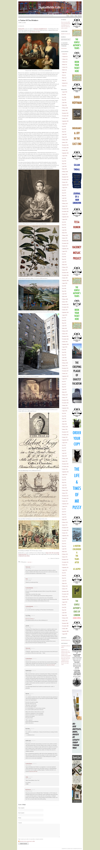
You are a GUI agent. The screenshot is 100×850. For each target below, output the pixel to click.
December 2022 (65, 208)
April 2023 (64, 198)
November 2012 (65, 530)
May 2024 (64, 163)
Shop (76, 15)
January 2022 (64, 238)
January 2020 (64, 301)
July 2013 (64, 509)
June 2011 (64, 575)
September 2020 (65, 280)
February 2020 (65, 299)
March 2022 (64, 232)
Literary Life (64, 67)
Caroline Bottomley (29, 587)
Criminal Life (65, 56)
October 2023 (64, 182)
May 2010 (64, 610)
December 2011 (65, 559)
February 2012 (65, 554)
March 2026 (64, 105)
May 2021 (64, 259)
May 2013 (64, 514)
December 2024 (65, 145)
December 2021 (65, 240)
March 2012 (64, 551)
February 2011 (65, 586)
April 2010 (64, 612)
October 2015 (64, 437)
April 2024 (64, 166)
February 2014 (65, 490)
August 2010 (64, 602)
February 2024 (65, 171)
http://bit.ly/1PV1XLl (33, 771)
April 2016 (64, 421)
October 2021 (64, 246)
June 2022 (64, 224)
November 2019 (65, 307)
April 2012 (64, 548)
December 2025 (65, 113)
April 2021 (64, 262)
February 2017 (65, 394)
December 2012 (65, 527)
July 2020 (64, 285)
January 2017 (64, 397)
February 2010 (65, 618)
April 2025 (64, 134)
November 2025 (65, 115)
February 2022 (65, 235)
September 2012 (65, 535)
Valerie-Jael (28, 567)
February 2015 (65, 458)
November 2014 (65, 466)
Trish (27, 578)
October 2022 (64, 214)
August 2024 (64, 155)
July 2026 (64, 94)
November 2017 (65, 370)
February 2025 (65, 139)
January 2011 (64, 588)
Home (68, 15)
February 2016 (65, 426)
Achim (27, 777)
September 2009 (65, 631)
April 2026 (64, 102)
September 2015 (65, 440)
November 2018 (65, 339)
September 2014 (65, 471)
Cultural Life (57, 558)
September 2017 (65, 376)
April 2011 (64, 580)
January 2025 (64, 142)
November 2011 (65, 562)
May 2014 (64, 482)
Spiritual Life (64, 83)
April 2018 (64, 357)
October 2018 (64, 341)
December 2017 (65, 368)
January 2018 (64, 365)
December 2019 (65, 304)
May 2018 (64, 355)
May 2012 (64, 546)
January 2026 (64, 110)
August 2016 (64, 410)
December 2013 (65, 495)
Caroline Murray (29, 658)
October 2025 (64, 118)
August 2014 (64, 474)
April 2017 (64, 389)
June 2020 (64, 288)
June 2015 (64, 448)
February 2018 (65, 363)
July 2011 (64, 572)
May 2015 (64, 450)
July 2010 (64, 604)
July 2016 (64, 413)
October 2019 (64, 309)
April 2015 (64, 453)
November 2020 (65, 275)
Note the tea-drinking (30, 618)
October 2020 (64, 277)
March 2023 (64, 200)
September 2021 (65, 248)
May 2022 (64, 227)
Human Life (64, 64)
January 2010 (64, 620)
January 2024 (64, 174)
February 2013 (65, 522)
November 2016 (65, 402)
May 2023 (64, 195)
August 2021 (64, 251)
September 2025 (65, 121)
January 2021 (64, 270)
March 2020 (64, 296)
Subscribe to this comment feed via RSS (27, 841)
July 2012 (64, 541)
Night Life (64, 72)
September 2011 (65, 567)
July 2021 (64, 254)
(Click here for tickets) (36, 31)
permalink (36, 606)
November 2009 (65, 626)
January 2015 (64, 461)
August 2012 (64, 538)
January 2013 (64, 525)
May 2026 (64, 99)
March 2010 (64, 615)
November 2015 (65, 434)
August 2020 (64, 283)
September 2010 (65, 599)
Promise (80, 15)
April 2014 (64, 485)
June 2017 (64, 384)
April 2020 (64, 293)
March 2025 (64, 137)
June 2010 (64, 607)
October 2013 (64, 501)
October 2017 (64, 373)
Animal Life (64, 54)
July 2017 (64, 381)
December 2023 (65, 177)
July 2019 (64, 317)
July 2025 (64, 126)
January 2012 (64, 556)
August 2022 (64, 219)
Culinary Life (53, 558)
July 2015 (64, 445)
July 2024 (64, 158)
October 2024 (64, 150)
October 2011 (64, 564)
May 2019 (64, 323)
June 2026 (64, 97)
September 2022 (65, 216)
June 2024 (64, 161)
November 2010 (65, 594)
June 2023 (64, 192)
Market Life (64, 69)
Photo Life (64, 77)
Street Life (64, 85)
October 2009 (64, 628)
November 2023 (65, 179)
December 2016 (65, 400)
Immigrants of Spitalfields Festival (40, 28)
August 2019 (64, 315)
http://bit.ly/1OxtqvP (51, 665)
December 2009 (65, 623)
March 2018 (64, 360)
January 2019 (64, 333)
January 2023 (64, 206)
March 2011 (64, 583)
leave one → (30, 562)
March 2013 (64, 519)
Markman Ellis (21, 28)
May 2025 (64, 131)
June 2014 (64, 479)
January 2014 (64, 493)
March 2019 (64, 328)
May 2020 (64, 291)
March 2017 (64, 392)
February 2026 (65, 107)
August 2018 (64, 347)
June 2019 (64, 320)
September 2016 (65, 408)
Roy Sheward (28, 789)
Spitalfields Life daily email (65, 33)
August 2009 (64, 634)
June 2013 (64, 511)
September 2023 (65, 185)
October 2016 (64, 405)
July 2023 (64, 190)
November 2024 (65, 147)
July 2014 (64, 477)
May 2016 (64, 418)
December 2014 (65, 463)
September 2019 (65, 312)
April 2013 (64, 517)
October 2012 (64, 533)
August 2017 (64, 378)
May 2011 (64, 578)
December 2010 (65, 591)
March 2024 (64, 169)
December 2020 (65, 272)
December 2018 (65, 336)
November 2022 (65, 211)
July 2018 (64, 349)
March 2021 (64, 264)
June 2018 (64, 352)
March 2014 (64, 487)
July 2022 (64, 222)
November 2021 (65, 243)
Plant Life (64, 80)
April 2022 (64, 230)
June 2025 (64, 129)
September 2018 (65, 344)
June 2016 (64, 416)
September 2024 (65, 153)
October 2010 (64, 596)
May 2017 (64, 386)
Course (72, 15)
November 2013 (65, 498)
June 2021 (64, 256)
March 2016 (64, 424)
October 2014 (64, 469)
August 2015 (64, 442)
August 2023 (64, 187)
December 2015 (65, 432)
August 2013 (64, 506)
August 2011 (64, 570)
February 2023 (65, 203)
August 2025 (64, 123)
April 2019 (64, 325)
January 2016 (64, 429)
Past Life (64, 75)
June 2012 (64, 543)
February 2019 (65, 331)
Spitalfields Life (50, 7)
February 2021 (65, 267)
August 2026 (64, 92)
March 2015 (64, 456)
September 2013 (65, 503)
